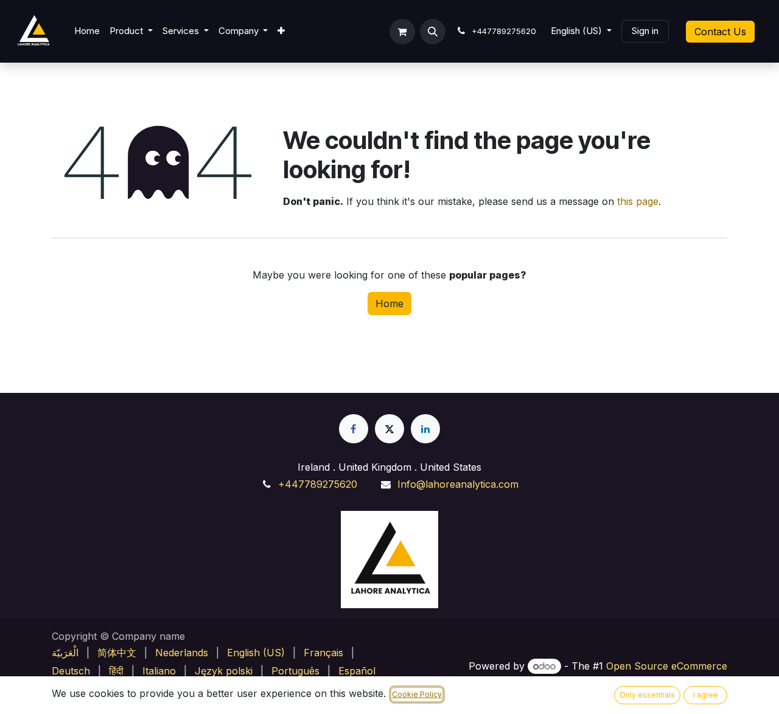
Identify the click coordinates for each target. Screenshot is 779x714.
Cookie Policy (417, 694)
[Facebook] (353, 428)
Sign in (645, 30)
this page (637, 201)
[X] (389, 428)
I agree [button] (705, 694)
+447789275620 (317, 484)
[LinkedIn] (425, 428)
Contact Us (720, 32)
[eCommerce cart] (402, 31)
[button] (432, 31)
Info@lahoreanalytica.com (458, 484)
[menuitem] (87, 31)
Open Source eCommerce (666, 666)
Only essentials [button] (647, 694)
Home (389, 303)
